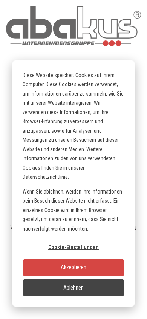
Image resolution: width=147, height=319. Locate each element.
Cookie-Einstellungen (73, 247)
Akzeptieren (73, 267)
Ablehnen (73, 288)
